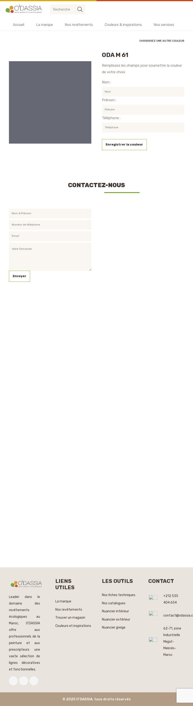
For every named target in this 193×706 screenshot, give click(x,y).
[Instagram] (33, 680)
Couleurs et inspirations (73, 626)
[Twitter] (23, 680)
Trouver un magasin (70, 618)
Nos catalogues (113, 603)
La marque (63, 601)
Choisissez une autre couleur (161, 40)
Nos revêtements (68, 610)
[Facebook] (13, 680)
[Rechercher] (80, 9)
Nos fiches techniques (118, 595)
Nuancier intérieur (115, 611)
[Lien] (24, 9)
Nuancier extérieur (116, 619)
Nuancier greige (113, 627)
